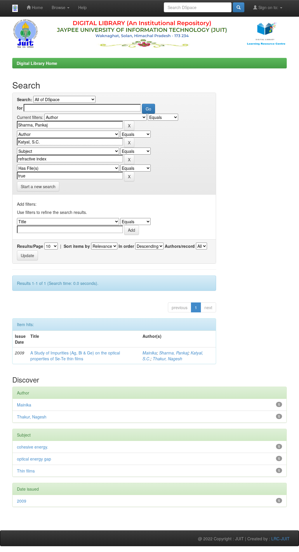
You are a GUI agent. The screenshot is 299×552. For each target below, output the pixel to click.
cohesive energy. (32, 447)
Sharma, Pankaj (173, 353)
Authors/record (180, 246)
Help (82, 7)
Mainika (149, 353)
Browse (59, 7)
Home (37, 7)
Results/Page (30, 246)
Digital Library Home (37, 63)
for (19, 108)
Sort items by (77, 246)
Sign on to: (268, 7)
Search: (24, 99)
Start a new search (38, 186)
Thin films (26, 471)
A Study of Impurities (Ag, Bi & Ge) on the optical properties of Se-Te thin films (75, 355)
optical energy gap (34, 459)
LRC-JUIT (280, 538)
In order (126, 246)
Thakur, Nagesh (167, 358)
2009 (21, 501)
